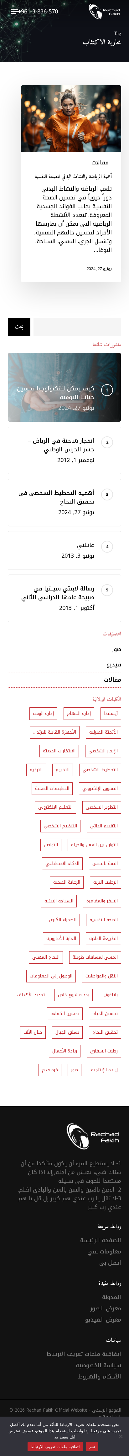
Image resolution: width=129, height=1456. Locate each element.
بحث (19, 327)
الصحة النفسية (104, 920)
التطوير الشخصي (102, 807)
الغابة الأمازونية (61, 938)
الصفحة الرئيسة (100, 1240)
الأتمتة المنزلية (103, 732)
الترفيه (36, 770)
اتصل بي (110, 1263)
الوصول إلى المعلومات (51, 976)
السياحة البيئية (58, 901)
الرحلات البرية (105, 882)
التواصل (51, 845)
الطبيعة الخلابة (103, 938)
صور (116, 649)
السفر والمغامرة (102, 901)
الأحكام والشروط (99, 1376)
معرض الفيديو (103, 1319)
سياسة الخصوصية (98, 1365)
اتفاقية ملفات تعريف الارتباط (83, 1354)
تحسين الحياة (105, 1013)
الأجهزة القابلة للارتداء (54, 732)
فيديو (113, 664)
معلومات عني (104, 1251)
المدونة (111, 1297)
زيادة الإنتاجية (104, 1070)
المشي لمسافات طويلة (95, 957)
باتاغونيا (110, 995)
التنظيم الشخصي (60, 826)
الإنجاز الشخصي (103, 751)
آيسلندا (111, 713)
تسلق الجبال (67, 1032)
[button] (14, 11)
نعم (92, 1446)
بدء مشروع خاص (73, 995)
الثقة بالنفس (105, 863)
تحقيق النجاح (105, 1032)
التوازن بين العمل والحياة (94, 845)
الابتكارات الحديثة (59, 751)
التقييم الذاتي (104, 826)
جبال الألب (32, 1032)
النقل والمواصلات (101, 976)
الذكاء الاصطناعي (62, 863)
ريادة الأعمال (64, 1051)
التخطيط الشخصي (100, 770)
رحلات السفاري (104, 1051)
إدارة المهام (79, 713)
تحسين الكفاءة (64, 1013)
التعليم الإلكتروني (55, 807)
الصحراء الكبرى (62, 920)
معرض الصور (105, 1308)
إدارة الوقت (43, 713)
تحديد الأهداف (31, 995)
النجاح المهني (45, 957)
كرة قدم (50, 1070)
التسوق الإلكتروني (100, 788)
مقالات (100, 162)
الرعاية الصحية (66, 882)
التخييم (63, 770)
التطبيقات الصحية (52, 788)
